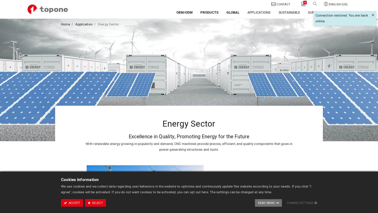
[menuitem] (184, 13)
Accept (74, 203)
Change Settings (300, 203)
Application (84, 24)
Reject (97, 203)
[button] (315, 4)
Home (65, 24)
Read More (266, 203)
